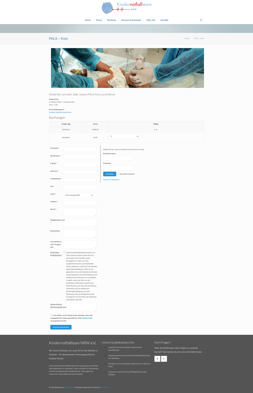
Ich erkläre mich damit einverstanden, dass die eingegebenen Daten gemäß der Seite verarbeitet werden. (71, 318)
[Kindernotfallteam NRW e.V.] (126, 8)
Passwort (107, 163)
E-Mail (53, 163)
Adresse (54, 171)
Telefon (54, 202)
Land (53, 194)
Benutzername (109, 154)
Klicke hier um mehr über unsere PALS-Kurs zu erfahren (82, 94)
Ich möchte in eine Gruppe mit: (56, 244)
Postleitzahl (56, 179)
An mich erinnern (127, 174)
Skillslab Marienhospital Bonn (60, 112)
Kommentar (55, 231)
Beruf (53, 209)
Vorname (54, 148)
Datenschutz (87, 318)
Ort (52, 186)
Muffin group (69, 387)
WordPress (105, 387)
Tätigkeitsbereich (57, 221)
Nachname (55, 156)
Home (187, 38)
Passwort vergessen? (111, 180)
